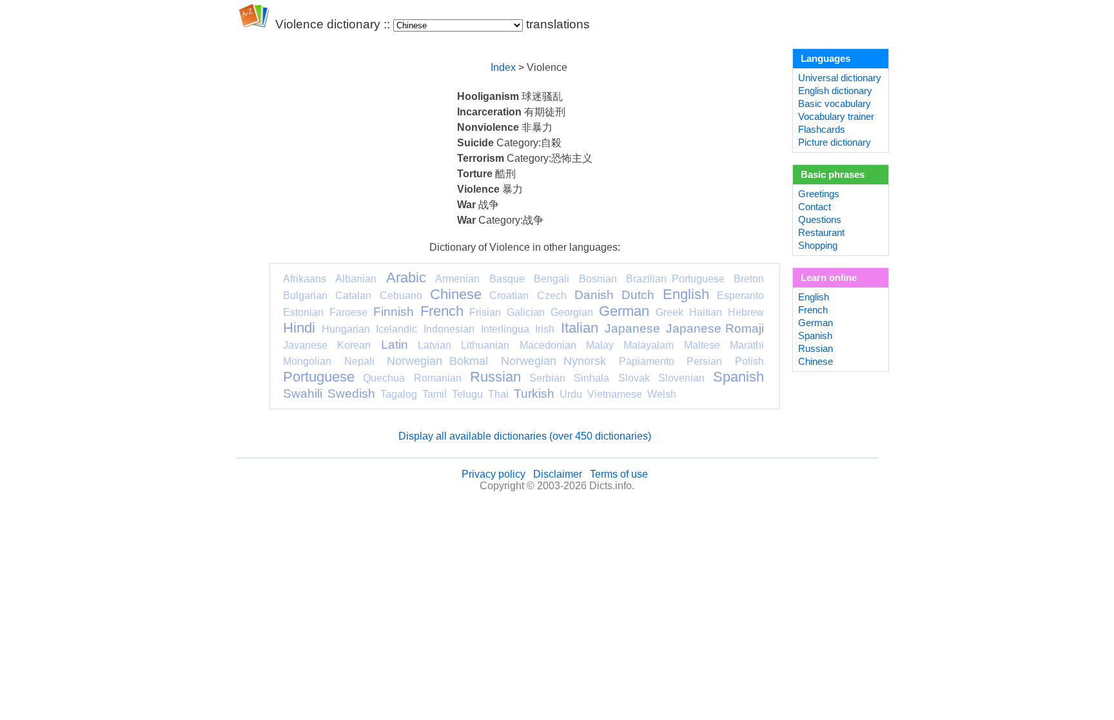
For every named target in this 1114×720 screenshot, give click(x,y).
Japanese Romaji (715, 328)
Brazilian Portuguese (675, 278)
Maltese (702, 345)
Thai (498, 394)
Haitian (705, 312)
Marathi (747, 345)
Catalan (353, 295)
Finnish (393, 311)
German (624, 311)
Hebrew (746, 312)
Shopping (817, 245)
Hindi (299, 328)
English (686, 294)
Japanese (632, 328)
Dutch (637, 295)
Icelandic (396, 329)
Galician (526, 312)
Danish (594, 295)
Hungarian (346, 329)
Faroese (348, 312)
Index (503, 67)
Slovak (634, 378)
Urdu (571, 394)
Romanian (438, 378)
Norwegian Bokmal (437, 361)
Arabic (406, 277)
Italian (579, 328)
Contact (814, 207)
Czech (552, 295)
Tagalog (398, 394)
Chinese (456, 294)
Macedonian (548, 345)
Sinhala (591, 378)
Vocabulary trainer (836, 117)
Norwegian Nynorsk (553, 361)
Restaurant (821, 233)
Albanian (355, 278)
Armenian (457, 278)
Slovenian (681, 378)
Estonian (303, 312)
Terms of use (619, 474)
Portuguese (319, 377)
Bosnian (598, 278)
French (442, 311)
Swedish (351, 393)
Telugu (467, 394)
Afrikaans (304, 278)
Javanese (305, 345)
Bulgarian (305, 295)
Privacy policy (493, 474)
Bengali (551, 278)
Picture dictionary (834, 142)
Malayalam (648, 345)
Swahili (302, 393)
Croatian (509, 295)
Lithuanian (485, 345)
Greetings (818, 194)
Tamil (434, 394)
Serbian (547, 378)
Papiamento (646, 361)
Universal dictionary (839, 78)
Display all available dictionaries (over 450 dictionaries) (524, 436)
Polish (749, 361)
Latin (394, 344)
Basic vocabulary (834, 104)
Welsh (661, 394)
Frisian (485, 312)
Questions (819, 220)
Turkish (534, 393)
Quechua (384, 378)
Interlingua (505, 329)
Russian (495, 377)
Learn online (829, 278)
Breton (749, 278)
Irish (544, 329)
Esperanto (740, 295)
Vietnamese (614, 394)
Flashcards (821, 129)
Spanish (738, 377)
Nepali (359, 361)
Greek (669, 312)
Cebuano (401, 295)
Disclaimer (557, 474)
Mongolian (307, 361)
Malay (600, 345)
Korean (354, 345)
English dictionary (835, 91)
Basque (507, 278)
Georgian (572, 312)
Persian (704, 361)
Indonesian (449, 329)
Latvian (434, 345)
